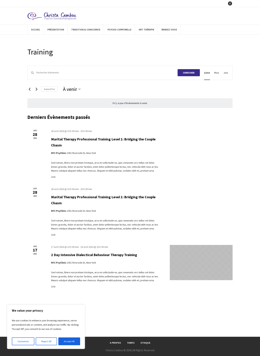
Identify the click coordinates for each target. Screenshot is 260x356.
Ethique (145, 342)
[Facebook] (230, 3)
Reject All (46, 341)
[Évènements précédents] (29, 89)
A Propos (115, 342)
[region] (46, 327)
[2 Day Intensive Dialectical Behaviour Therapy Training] (201, 262)
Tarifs (131, 342)
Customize (23, 341)
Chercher (189, 72)
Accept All (69, 341)
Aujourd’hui (49, 89)
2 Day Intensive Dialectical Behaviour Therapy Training (94, 255)
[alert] (130, 103)
